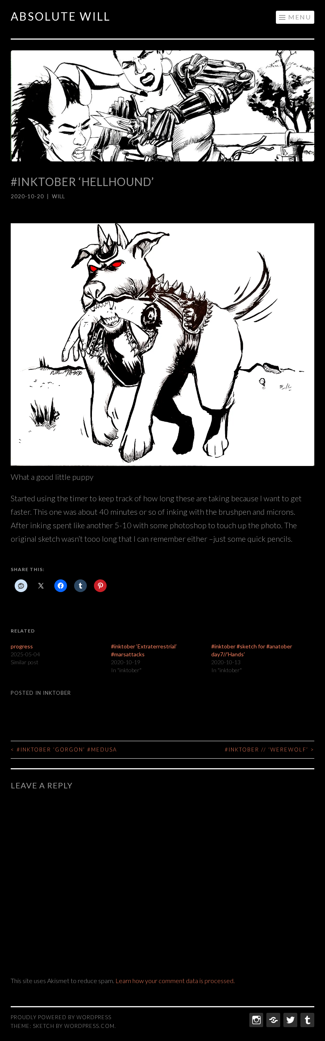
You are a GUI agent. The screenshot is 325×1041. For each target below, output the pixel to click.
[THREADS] (272, 1020)
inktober (57, 693)
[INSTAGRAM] (255, 1020)
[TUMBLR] (306, 1020)
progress (22, 646)
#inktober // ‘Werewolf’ (269, 749)
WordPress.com (89, 1026)
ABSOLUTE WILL (61, 16)
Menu (299, 17)
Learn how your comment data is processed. (175, 980)
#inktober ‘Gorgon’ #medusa (64, 749)
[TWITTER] (289, 1020)
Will (58, 196)
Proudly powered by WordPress (61, 1017)
